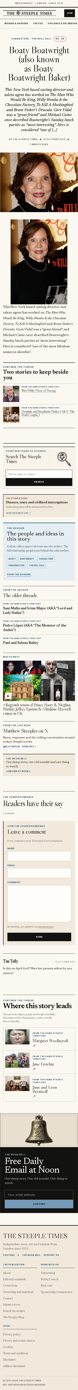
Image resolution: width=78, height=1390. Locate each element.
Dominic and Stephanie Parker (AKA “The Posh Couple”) (48, 413)
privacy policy (46, 926)
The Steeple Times (25, 139)
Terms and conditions (15, 1353)
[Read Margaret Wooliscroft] (17, 1036)
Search (39, 482)
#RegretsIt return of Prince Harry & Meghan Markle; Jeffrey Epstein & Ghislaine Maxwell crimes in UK (37, 709)
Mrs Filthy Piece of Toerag (39, 390)
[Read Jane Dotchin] (17, 1060)
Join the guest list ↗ (18, 513)
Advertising (48, 1273)
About (7, 1273)
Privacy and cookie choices (19, 1340)
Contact (8, 1298)
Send (39, 937)
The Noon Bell (31, 1255)
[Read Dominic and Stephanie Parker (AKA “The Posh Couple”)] (11, 415)
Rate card (46, 1285)
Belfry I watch (49, 1279)
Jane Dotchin (43, 1064)
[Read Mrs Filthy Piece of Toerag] (11, 394)
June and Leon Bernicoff (45, 1089)
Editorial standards (14, 1279)
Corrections (10, 1285)
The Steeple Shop (13, 1317)
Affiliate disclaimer (14, 1366)
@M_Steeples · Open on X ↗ (19, 746)
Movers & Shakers (16, 23)
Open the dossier (19, 574)
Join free (39, 1204)
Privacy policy (11, 1334)
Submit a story (11, 1304)
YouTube (9, 1255)
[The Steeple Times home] (29, 13)
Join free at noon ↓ (18, 771)
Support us (51, 1255)
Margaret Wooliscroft (50, 1040)
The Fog (38, 23)
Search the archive (14, 1311)
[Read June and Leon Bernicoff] (17, 1083)
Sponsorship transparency (57, 1292)
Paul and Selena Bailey (20, 643)
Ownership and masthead (18, 1292)
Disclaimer (9, 1359)
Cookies (8, 1347)
